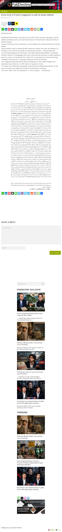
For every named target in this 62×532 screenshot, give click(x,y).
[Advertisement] (31, 85)
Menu (6, 11)
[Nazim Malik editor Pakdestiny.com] (31, 513)
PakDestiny (5, 528)
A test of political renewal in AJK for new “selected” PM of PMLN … (29, 314)
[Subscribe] (16, 23)
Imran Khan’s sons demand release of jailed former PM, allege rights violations (30, 488)
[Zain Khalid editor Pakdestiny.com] (31, 506)
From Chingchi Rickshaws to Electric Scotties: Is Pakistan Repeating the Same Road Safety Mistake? (30, 463)
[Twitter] (13, 23)
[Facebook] (9, 23)
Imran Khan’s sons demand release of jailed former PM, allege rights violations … (30, 402)
